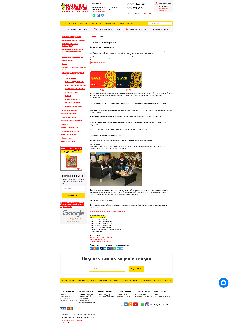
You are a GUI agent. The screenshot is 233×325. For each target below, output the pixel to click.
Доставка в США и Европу (162, 280)
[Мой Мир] (97, 248)
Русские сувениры (69, 114)
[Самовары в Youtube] (135, 305)
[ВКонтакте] (91, 248)
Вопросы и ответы (110, 23)
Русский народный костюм (72, 120)
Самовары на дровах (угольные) (74, 40)
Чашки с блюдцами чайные (74, 82)
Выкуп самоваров (105, 280)
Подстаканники (67, 60)
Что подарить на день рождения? (101, 237)
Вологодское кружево (70, 127)
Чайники (68, 96)
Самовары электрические (71, 37)
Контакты (130, 23)
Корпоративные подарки (71, 131)
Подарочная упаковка (70, 134)
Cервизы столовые (72, 92)
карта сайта (79, 320)
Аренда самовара (68, 280)
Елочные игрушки (68, 141)
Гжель (64, 64)
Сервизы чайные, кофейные (75, 89)
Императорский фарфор (98, 239)
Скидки (122, 23)
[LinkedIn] (104, 248)
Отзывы (116, 280)
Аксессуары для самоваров (72, 57)
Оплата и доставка (95, 23)
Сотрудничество (145, 280)
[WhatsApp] (114, 248)
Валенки (65, 124)
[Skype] (118, 248)
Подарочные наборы (72, 103)
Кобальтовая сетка (71, 78)
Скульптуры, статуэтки (73, 106)
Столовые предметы (72, 99)
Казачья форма (67, 138)
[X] (101, 248)
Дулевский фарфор (69, 110)
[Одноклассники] (94, 248)
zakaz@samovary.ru (99, 12)
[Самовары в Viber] (147, 305)
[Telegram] (121, 248)
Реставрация (91, 280)
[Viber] (111, 248)
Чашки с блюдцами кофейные (75, 85)
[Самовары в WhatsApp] (143, 305)
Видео (135, 280)
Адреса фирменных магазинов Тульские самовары (107, 211)
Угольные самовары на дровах (100, 64)
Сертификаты (126, 280)
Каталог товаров (70, 23)
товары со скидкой (137, 58)
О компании (83, 23)
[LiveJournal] (108, 248)
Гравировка (81, 280)
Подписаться (136, 269)
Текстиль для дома (69, 117)
